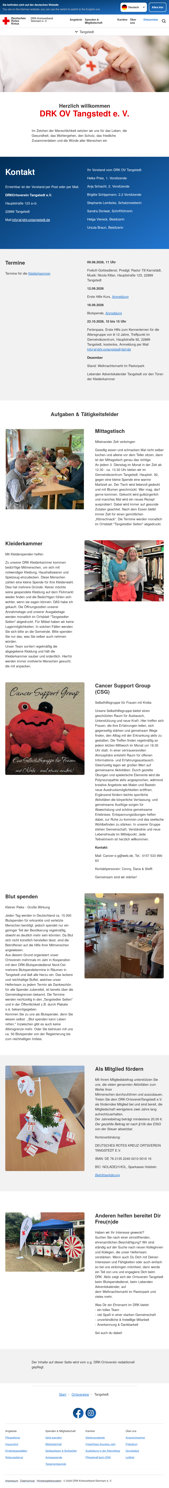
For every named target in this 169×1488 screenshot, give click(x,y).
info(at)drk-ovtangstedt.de (31, 219)
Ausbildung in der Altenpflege (102, 1451)
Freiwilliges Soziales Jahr (100, 1444)
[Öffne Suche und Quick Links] (163, 21)
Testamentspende (55, 1464)
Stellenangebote (95, 1437)
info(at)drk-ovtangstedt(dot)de (109, 349)
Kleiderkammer (39, 273)
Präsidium (131, 1444)
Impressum (11, 1481)
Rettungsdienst (14, 1457)
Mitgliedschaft (53, 1444)
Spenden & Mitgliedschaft (93, 21)
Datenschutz (27, 1481)
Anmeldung (120, 296)
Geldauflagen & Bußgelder (61, 1451)
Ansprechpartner (135, 1437)
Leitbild (130, 1457)
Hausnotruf (11, 1444)
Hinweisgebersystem (49, 1481)
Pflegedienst (12, 1437)
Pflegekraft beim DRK (98, 1457)
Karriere (122, 19)
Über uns (133, 21)
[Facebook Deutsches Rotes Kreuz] (78, 1413)
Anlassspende (53, 1457)
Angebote (76, 19)
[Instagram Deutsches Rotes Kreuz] (90, 1413)
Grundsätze (132, 1451)
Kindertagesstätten (16, 1451)
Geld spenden (53, 1437)
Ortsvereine (150, 19)
